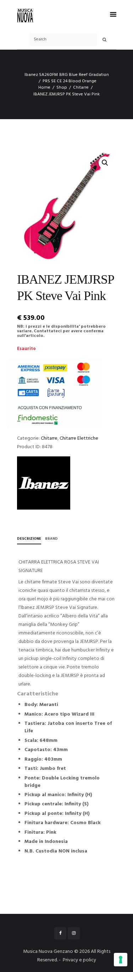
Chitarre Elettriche (79, 438)
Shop (61, 87)
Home (44, 87)
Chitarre (81, 87)
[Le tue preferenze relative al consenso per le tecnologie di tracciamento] (120, 959)
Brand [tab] (51, 538)
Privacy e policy (79, 960)
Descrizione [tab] (29, 538)
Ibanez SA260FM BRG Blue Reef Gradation (66, 74)
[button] (105, 162)
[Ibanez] (43, 483)
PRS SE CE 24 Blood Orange (69, 81)
